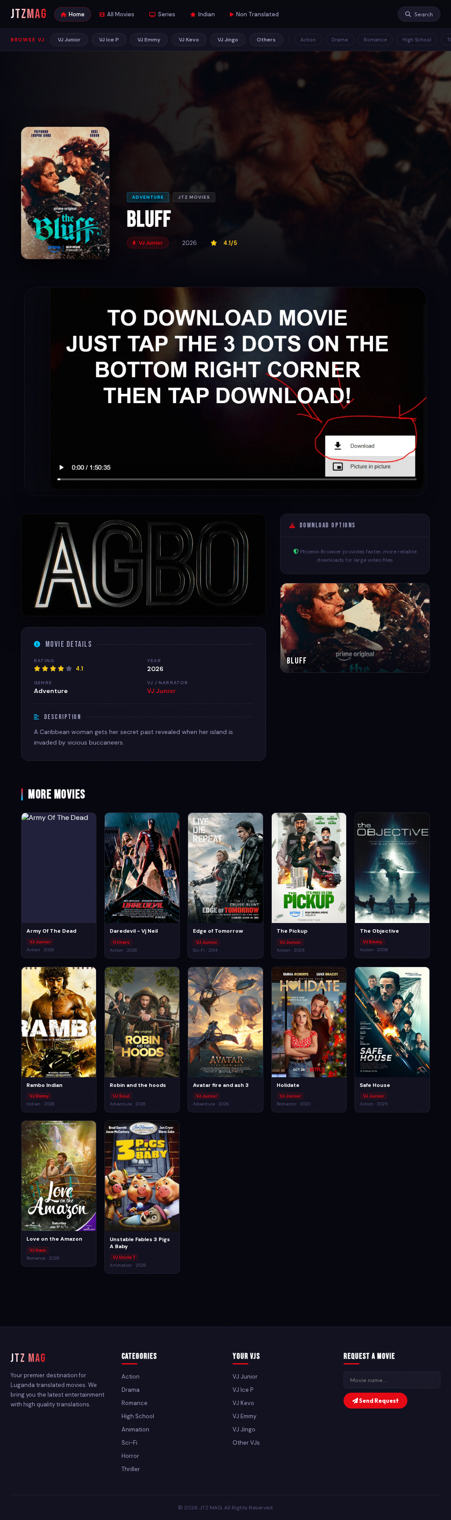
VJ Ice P (109, 39)
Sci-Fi (129, 1442)
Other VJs (246, 1442)
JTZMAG (29, 14)
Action (308, 40)
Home (77, 14)
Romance (375, 40)
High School (417, 40)
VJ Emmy (148, 39)
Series (166, 14)
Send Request (378, 1400)
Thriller (131, 1469)
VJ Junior (69, 39)
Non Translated (257, 14)
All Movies (120, 14)
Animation (135, 1429)
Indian (206, 14)
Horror (130, 1456)
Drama (340, 40)
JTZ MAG (28, 1358)
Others (266, 39)
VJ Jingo (228, 39)
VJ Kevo (189, 39)
